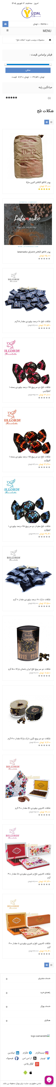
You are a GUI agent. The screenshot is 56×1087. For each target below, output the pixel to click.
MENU (47, 31)
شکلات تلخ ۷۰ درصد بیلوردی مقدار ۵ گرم (32, 321)
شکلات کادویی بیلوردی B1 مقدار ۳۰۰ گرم (32, 808)
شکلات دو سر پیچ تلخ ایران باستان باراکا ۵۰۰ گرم (29, 669)
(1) (49, 98)
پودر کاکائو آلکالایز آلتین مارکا (38, 182)
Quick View (28, 148)
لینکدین (11, 1053)
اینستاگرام (40, 1053)
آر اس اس (27, 1058)
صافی (28, 70)
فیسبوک (9, 1058)
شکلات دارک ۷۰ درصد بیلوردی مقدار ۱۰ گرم (31, 600)
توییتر (42, 1058)
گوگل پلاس (28, 1064)
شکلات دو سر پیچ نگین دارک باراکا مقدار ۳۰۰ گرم (29, 739)
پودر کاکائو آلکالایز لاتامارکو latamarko (33, 252)
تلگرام (25, 1053)
